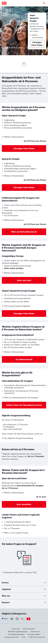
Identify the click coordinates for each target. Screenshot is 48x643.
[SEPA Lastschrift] (17, 619)
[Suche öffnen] (44, 3)
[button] (24, 582)
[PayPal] (5, 619)
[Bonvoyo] (28, 619)
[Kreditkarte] (11, 618)
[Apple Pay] (23, 619)
